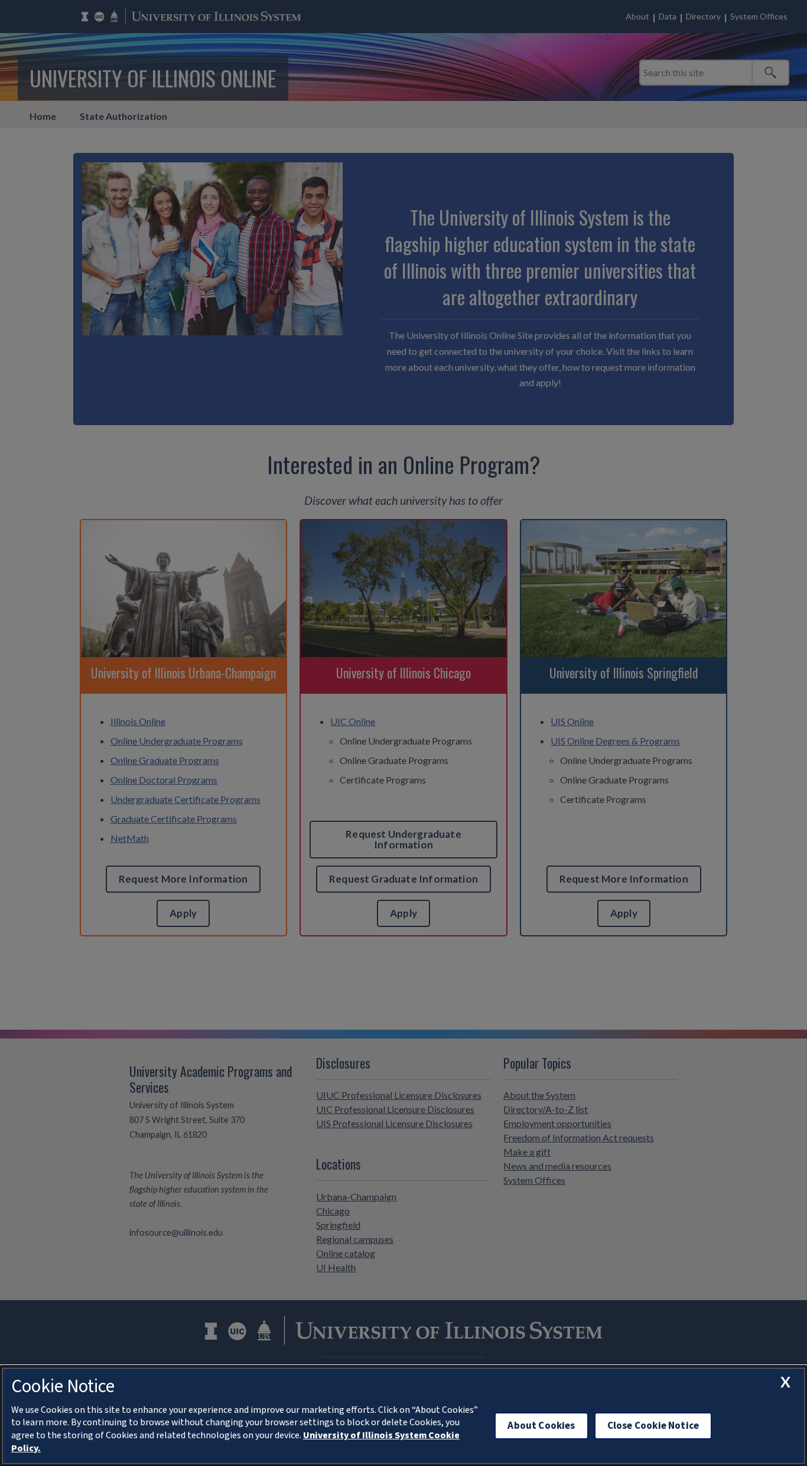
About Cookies (541, 1425)
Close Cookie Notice (653, 1425)
